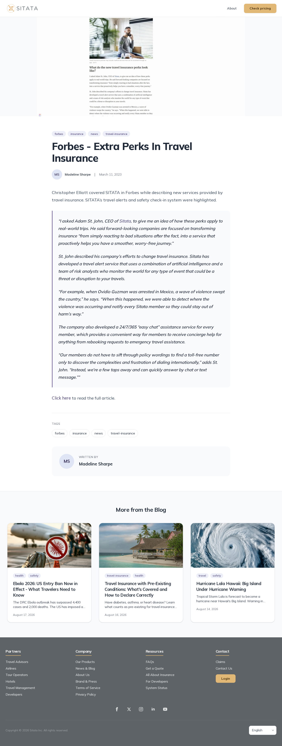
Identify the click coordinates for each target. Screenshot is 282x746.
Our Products (85, 662)
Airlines (11, 668)
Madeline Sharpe (96, 463)
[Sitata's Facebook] (117, 709)
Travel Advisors (17, 662)
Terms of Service (88, 688)
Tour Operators (17, 675)
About (232, 8)
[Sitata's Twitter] (129, 709)
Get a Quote (155, 668)
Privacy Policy (86, 694)
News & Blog (85, 668)
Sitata (125, 221)
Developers (14, 694)
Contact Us (224, 668)
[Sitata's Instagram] (141, 709)
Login (225, 678)
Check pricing (260, 8)
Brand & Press (86, 681)
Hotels (10, 681)
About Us (83, 675)
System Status (156, 688)
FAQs (150, 662)
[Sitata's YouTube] (165, 709)
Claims (220, 662)
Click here (61, 398)
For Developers (157, 681)
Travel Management (20, 688)
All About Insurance (160, 675)
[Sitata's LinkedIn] (153, 709)
